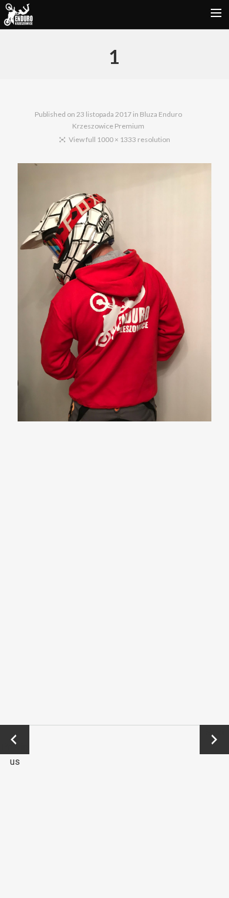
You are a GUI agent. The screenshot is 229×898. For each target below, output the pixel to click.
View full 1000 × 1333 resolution (119, 139)
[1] (114, 294)
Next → (214, 739)
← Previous (14, 740)
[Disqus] (114, 573)
